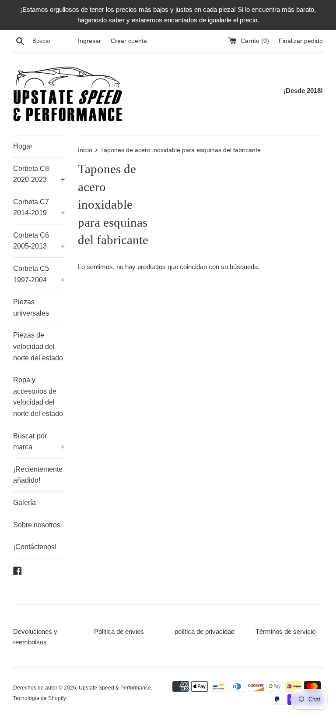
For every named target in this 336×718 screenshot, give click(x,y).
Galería (24, 502)
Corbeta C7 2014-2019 (39, 207)
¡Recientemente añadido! (38, 475)
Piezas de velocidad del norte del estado (38, 346)
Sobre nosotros (36, 525)
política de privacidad (204, 631)
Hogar (22, 146)
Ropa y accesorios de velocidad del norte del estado (38, 396)
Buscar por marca (39, 441)
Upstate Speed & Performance (115, 688)
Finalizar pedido (301, 41)
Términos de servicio (285, 631)
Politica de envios (119, 631)
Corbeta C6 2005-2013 (39, 240)
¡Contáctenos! (34, 547)
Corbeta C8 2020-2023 (39, 174)
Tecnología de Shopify (39, 698)
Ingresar (89, 41)
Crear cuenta (129, 41)
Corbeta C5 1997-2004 (39, 274)
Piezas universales (31, 307)
